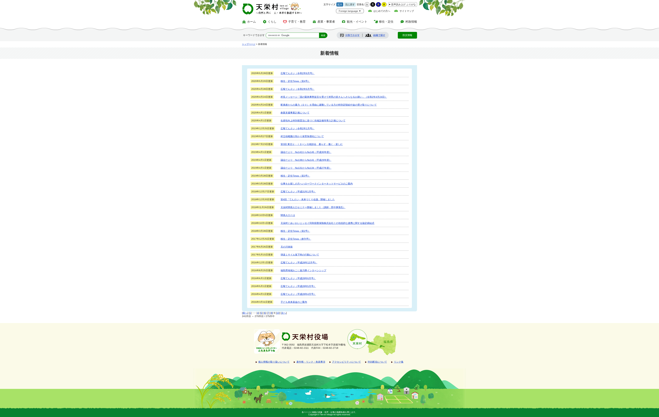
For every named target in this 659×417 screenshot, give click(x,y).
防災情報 (407, 35)
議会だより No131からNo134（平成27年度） (306, 167)
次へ (283, 313)
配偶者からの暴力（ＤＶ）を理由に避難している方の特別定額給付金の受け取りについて (329, 104)
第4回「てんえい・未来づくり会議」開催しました (308, 199)
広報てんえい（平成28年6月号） (298, 278)
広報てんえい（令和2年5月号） (298, 89)
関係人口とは (288, 215)
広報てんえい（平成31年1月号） (298, 191)
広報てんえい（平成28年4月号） (298, 294)
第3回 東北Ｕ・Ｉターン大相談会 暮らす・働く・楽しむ (312, 144)
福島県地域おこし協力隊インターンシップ (303, 270)
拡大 (339, 4)
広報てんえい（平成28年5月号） (298, 286)
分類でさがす (352, 35)
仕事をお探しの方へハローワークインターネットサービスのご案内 (317, 183)
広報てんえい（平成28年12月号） (299, 262)
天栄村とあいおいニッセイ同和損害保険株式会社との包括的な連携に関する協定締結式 (327, 223)
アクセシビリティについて (346, 361)
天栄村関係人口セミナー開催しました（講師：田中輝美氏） (313, 207)
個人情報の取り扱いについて (274, 361)
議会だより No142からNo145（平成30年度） (306, 152)
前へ (245, 313)
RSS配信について (377, 361)
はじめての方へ (381, 11)
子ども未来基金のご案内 (294, 302)
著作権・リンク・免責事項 (310, 361)
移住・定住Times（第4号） (295, 81)
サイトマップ (407, 11)
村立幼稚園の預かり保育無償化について (302, 136)
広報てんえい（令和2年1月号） (298, 128)
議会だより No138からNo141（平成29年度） (306, 160)
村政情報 (411, 21)
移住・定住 (386, 21)
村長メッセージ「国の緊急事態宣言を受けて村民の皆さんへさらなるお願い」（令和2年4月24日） (334, 97)
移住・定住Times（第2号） (295, 231)
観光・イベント (357, 21)
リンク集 (398, 361)
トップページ (248, 44)
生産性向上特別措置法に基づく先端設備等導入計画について (313, 120)
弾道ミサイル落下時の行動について (300, 254)
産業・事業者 (326, 21)
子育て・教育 (297, 21)
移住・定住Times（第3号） (295, 175)
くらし (272, 21)
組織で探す (379, 35)
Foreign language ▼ (350, 11)
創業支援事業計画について (295, 112)
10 (277, 313)
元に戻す (350, 4)
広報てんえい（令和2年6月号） (298, 73)
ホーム (251, 21)
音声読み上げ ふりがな (403, 4)
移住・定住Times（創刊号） (296, 238)
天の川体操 (287, 246)
